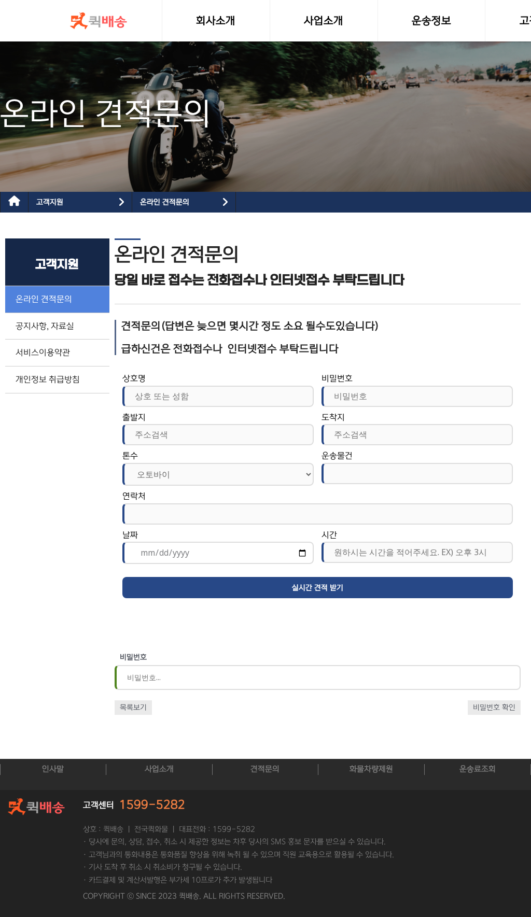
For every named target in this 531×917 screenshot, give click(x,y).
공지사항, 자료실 (45, 326)
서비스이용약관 (43, 352)
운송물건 (337, 455)
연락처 (134, 496)
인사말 (53, 769)
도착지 (333, 417)
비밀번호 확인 (494, 707)
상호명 (134, 378)
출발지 (134, 417)
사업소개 (159, 769)
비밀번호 (337, 378)
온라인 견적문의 (164, 202)
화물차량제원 (371, 769)
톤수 (130, 455)
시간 (329, 535)
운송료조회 (477, 769)
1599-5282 (152, 804)
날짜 (130, 535)
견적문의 (265, 769)
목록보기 (133, 707)
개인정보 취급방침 (48, 379)
